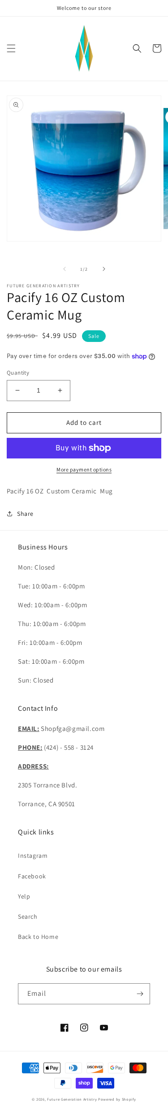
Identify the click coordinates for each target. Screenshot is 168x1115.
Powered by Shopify (117, 1099)
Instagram (32, 855)
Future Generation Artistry (72, 1099)
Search (28, 916)
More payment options (84, 469)
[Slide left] (64, 269)
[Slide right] (104, 269)
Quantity (18, 372)
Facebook (32, 876)
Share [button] (25, 514)
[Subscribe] (140, 993)
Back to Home (38, 937)
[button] (11, 48)
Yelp (24, 896)
